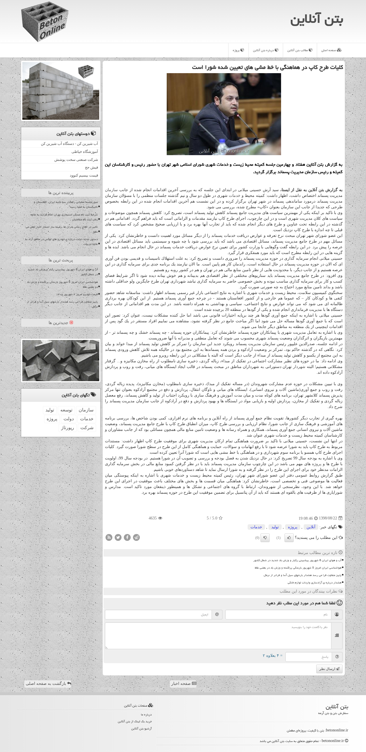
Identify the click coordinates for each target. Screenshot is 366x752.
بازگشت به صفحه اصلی (46, 683)
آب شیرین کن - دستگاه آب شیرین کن (69, 143)
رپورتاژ (67, 427)
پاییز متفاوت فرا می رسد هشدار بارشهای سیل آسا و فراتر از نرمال (302, 575)
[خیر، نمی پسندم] (265, 537)
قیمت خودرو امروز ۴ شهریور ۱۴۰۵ (77, 294)
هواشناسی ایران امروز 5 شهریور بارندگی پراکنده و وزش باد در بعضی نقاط (298, 568)
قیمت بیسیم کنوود (84, 175)
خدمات (234, 195)
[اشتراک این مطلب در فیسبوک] (127, 537)
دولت (68, 418)
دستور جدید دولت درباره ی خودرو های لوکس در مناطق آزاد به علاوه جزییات (61, 241)
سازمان (111, 190)
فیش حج (91, 167)
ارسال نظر (327, 669)
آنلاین (311, 527)
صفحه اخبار (181, 683)
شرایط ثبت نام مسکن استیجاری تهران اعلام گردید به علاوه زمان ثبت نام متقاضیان (64, 217)
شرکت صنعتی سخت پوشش (76, 159)
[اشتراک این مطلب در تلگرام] (136, 537)
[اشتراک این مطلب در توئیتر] (118, 537)
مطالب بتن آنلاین (298, 50)
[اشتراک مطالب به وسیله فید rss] (109, 537)
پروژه (236, 50)
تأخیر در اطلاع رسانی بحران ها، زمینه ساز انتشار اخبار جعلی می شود (62, 229)
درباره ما (146, 714)
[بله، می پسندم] (289, 537)
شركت (87, 427)
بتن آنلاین (317, 18)
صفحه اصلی (329, 50)
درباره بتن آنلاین (264, 50)
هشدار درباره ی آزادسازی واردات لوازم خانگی (314, 582)
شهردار (299, 367)
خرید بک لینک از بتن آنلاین (135, 721)
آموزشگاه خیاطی (84, 151)
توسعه (66, 409)
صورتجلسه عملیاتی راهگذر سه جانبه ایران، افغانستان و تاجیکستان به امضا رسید (66, 204)
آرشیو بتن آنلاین (141, 728)
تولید (275, 527)
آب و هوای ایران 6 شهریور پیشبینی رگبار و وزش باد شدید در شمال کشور (297, 560)
